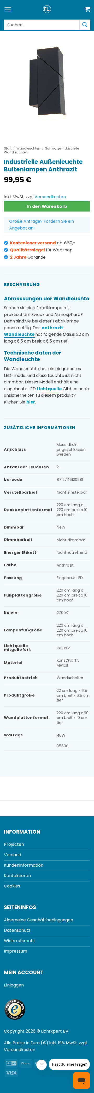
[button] (7, 9)
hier (30, 402)
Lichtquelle (49, 389)
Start (7, 148)
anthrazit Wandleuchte (33, 331)
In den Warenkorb (47, 206)
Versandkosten (50, 197)
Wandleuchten (28, 148)
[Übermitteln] (85, 25)
